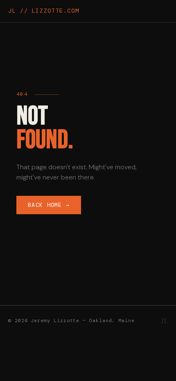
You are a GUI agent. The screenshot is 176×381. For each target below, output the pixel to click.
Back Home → (49, 205)
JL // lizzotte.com (43, 10)
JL (164, 321)
